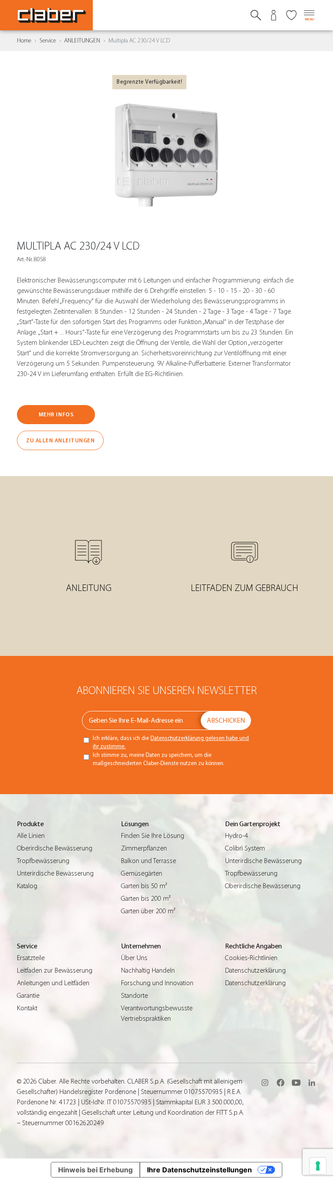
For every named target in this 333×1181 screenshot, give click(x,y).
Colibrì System (245, 848)
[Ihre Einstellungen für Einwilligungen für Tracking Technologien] (318, 1166)
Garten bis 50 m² (144, 886)
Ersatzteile (31, 958)
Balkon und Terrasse (148, 861)
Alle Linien (31, 836)
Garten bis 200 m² (145, 898)
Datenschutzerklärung (255, 970)
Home (24, 40)
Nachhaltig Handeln (148, 970)
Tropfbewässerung (43, 861)
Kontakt (27, 1008)
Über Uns (134, 958)
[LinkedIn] (311, 1082)
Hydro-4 (236, 836)
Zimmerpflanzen (144, 848)
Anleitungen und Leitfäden (53, 983)
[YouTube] (296, 1082)
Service (47, 40)
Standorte (134, 995)
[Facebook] (280, 1082)
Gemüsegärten (141, 873)
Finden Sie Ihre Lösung (152, 836)
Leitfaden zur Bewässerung (54, 970)
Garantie (28, 995)
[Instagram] (265, 1082)
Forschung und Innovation (157, 983)
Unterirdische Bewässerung (55, 873)
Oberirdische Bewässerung (54, 848)
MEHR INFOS (56, 414)
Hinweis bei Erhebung (95, 1169)
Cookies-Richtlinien (251, 958)
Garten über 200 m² (148, 911)
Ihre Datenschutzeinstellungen (199, 1169)
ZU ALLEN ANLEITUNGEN (60, 440)
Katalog (27, 886)
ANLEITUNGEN (82, 40)
